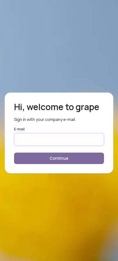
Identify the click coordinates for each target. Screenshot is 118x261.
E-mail (19, 129)
